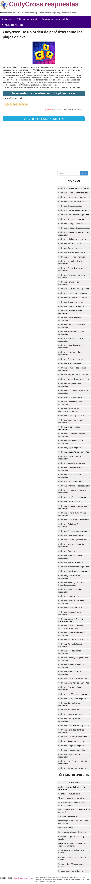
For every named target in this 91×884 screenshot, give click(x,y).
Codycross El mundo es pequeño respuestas (72, 369)
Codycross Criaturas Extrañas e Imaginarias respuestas (71, 626)
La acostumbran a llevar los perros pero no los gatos (72, 803)
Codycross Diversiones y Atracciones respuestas (73, 233)
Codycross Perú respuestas (69, 710)
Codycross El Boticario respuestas (72, 737)
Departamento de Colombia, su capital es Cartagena (71, 844)
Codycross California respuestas (71, 501)
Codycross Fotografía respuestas (72, 745)
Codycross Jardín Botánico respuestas (69, 576)
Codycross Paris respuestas (70, 243)
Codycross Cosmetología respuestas (73, 683)
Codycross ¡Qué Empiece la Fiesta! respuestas (72, 762)
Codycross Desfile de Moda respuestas (69, 318)
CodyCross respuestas (43, 4)
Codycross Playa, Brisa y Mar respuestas (70, 755)
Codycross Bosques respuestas (71, 741)
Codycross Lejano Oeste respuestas (73, 293)
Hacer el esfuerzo (65, 827)
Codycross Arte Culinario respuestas (73, 215)
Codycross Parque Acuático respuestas (69, 384)
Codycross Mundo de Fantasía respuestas (71, 421)
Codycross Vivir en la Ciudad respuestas (70, 645)
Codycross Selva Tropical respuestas (73, 519)
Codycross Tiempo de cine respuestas (69, 283)
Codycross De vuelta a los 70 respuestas (70, 262)
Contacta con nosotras (12, 24)
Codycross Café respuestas (69, 551)
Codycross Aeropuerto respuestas (72, 297)
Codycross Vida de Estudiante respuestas (70, 441)
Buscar (84, 173)
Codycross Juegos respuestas (70, 447)
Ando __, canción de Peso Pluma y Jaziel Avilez (72, 788)
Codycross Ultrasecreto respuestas (73, 768)
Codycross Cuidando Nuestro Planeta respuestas (70, 620)
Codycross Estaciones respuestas (72, 201)
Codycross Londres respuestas (71, 306)
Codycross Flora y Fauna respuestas (73, 223)
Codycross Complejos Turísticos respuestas (71, 325)
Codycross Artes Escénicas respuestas (69, 428)
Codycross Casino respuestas (70, 248)
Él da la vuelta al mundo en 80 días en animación (74, 810)
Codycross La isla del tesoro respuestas (70, 468)
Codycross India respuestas (69, 596)
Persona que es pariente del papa (72, 871)
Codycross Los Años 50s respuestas (73, 694)
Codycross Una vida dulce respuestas (74, 486)
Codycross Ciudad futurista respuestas (69, 457)
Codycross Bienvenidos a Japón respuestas (71, 332)
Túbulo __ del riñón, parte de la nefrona (71, 865)
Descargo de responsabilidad (55, 19)
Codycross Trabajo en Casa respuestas (69, 525)
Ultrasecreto (74, 782)
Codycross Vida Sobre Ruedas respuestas (70, 688)
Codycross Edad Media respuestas (72, 239)
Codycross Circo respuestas (70, 206)
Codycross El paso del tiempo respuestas (70, 475)
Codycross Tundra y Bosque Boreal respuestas (73, 658)
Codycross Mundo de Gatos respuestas (70, 672)
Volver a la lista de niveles (44, 119)
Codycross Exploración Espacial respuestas (71, 434)
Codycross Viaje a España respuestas (73, 415)
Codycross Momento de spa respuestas (70, 403)
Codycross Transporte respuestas (72, 210)
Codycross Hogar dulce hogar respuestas (70, 353)
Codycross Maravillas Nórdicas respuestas (71, 731)
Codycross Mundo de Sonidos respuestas (70, 556)
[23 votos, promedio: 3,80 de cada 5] (45, 110)
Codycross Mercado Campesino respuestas (71, 545)
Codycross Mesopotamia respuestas (73, 452)
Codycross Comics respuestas (70, 481)
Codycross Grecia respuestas (70, 363)
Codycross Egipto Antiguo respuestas (74, 228)
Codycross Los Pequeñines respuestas (69, 652)
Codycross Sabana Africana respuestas (69, 613)
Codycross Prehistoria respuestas (72, 531)
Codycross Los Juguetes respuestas (73, 698)
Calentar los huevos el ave (69, 794)
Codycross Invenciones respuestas (72, 197)
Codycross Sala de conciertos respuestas (70, 339)
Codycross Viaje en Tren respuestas (73, 375)
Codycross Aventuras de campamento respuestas (68, 409)
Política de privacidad (27, 19)
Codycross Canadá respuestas (71, 535)
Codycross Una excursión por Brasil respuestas (73, 391)
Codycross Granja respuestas (70, 302)
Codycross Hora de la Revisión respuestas (71, 665)
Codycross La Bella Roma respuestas (73, 289)
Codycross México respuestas (70, 562)
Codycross (7, 19)
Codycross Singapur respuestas (71, 750)
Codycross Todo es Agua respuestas (73, 540)
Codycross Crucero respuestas (71, 359)
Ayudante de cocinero (67, 816)
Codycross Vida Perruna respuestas (73, 639)
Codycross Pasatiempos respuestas (73, 571)
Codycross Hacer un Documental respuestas (72, 601)
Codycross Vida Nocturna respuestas (73, 678)
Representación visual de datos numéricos (71, 851)
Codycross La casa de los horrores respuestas (72, 491)
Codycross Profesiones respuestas (72, 607)
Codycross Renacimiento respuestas (73, 567)
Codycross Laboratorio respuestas (72, 257)
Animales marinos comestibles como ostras (73, 858)
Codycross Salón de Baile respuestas (73, 725)
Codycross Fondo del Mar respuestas (73, 193)
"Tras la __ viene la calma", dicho (71, 798)
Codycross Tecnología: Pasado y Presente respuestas (71, 583)
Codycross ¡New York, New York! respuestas (71, 276)
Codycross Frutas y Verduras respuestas (70, 719)
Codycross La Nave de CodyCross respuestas (72, 514)
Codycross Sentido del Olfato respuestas (70, 590)
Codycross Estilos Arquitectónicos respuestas (72, 507)
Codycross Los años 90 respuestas (72, 497)
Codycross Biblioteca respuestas (72, 252)
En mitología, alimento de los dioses (73, 832)
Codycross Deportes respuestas (71, 219)
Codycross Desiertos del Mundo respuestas (71, 633)
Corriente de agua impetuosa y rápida (71, 837)
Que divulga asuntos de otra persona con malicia (73, 821)
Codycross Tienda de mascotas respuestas (71, 269)
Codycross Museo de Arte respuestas (74, 379)
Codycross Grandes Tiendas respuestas (70, 312)
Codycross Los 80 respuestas (70, 397)
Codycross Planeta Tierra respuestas (73, 188)
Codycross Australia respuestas (71, 463)
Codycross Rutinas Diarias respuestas (69, 704)
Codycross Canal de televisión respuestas (70, 346)
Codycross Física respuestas (70, 714)
